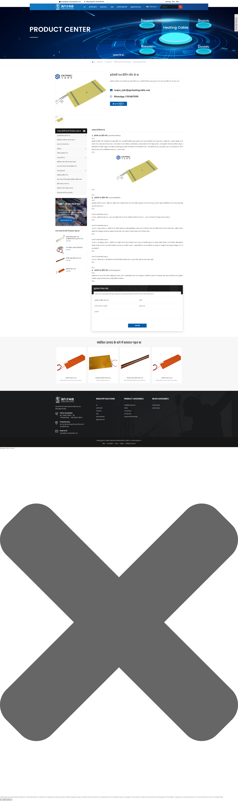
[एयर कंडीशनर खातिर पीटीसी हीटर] (60, 249)
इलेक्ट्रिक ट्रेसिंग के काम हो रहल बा (66, 140)
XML (177, 2)
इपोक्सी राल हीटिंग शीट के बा (139, 62)
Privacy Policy (131, 443)
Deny (6, 799)
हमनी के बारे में (93, 7)
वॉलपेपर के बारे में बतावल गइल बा (65, 188)
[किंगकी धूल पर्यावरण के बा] (64, 7)
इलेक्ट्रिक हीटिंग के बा (62, 175)
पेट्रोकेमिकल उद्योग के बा (63, 135)
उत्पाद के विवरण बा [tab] (98, 129)
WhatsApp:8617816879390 (95, 2)
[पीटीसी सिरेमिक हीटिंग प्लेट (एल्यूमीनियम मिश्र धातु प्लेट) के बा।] (60, 239)
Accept (2, 799)
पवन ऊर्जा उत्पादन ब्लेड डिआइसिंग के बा (67, 166)
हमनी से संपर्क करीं (122, 7)
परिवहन (59, 149)
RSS (173, 2)
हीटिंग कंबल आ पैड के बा (63, 184)
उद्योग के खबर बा (156, 408)
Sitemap (168, 2)
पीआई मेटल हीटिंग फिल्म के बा (103, 378)
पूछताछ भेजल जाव (119, 104)
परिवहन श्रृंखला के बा (62, 153)
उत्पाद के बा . (103, 7)
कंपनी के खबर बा (156, 405)
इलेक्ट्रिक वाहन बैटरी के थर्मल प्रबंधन (122, 62)
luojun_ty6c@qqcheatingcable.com (132, 90)
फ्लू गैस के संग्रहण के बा (63, 144)
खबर (112, 7)
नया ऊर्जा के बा (108, 62)
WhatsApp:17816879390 (126, 96)
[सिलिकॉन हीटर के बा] (60, 271)
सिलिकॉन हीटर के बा (71, 269)
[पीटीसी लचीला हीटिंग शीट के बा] (60, 260)
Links (121, 443)
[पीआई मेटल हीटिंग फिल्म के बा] (103, 362)
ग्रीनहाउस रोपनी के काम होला (65, 193)
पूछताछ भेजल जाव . (136, 7)
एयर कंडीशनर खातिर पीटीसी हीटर (74, 247)
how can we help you (69, 204)
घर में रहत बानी (61, 171)
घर (84, 7)
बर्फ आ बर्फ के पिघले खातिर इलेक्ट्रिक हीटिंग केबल (69, 179)
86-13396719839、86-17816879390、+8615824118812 (71, 416)
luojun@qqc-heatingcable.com (71, 2)
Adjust (10, 799)
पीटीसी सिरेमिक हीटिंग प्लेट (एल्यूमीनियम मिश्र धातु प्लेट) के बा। (75, 238)
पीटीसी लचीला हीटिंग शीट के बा (73, 258)
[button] (119, 623)
